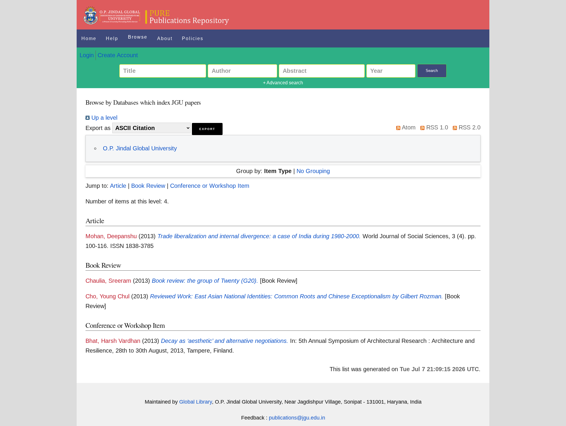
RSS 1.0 (436, 127)
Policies (192, 38)
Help (112, 38)
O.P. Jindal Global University (140, 148)
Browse (137, 37)
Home (88, 38)
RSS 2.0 (469, 127)
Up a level (103, 117)
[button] (207, 129)
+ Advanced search (283, 82)
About (164, 38)
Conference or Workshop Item (209, 185)
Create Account (118, 55)
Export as (98, 128)
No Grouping (313, 171)
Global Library (195, 402)
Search (432, 70)
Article (118, 185)
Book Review (148, 185)
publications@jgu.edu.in (297, 418)
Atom (408, 127)
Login (87, 55)
